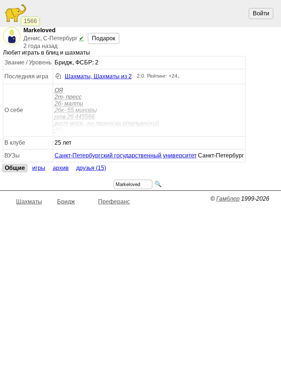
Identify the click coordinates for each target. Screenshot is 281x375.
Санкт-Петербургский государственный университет (125, 155)
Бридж (66, 201)
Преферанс (114, 201)
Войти (261, 13)
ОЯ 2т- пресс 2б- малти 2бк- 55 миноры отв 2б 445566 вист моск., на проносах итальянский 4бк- (107, 110)
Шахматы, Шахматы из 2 (98, 76)
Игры (38, 168)
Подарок (103, 38)
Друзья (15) (91, 168)
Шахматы (29, 201)
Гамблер (228, 199)
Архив (61, 168)
